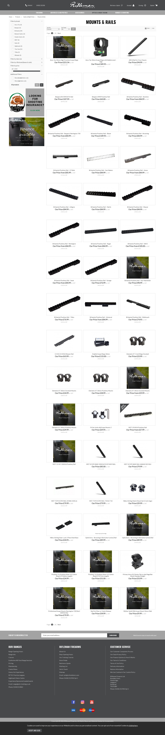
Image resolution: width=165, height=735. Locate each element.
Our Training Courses (66, 657)
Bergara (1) (18, 28)
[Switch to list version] (151, 28)
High (149, 362)
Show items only (21, 78)
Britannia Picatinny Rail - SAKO (138, 244)
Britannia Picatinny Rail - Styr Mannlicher (138, 280)
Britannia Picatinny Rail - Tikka (64, 317)
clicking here (133, 726)
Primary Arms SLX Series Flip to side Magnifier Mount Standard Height (138, 575)
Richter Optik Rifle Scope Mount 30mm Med (138, 611)
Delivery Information (117, 666)
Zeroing (141, 5)
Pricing (10, 663)
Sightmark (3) (18, 46)
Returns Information (116, 669)
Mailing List (63, 666)
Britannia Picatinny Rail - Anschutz (138, 97)
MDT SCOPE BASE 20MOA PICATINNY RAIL (101, 464)
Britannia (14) (18, 31)
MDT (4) (17, 40)
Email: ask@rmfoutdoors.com (69, 675)
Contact (30, 5)
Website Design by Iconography (102, 721)
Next (59, 33)
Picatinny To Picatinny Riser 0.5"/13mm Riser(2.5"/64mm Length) (64, 575)
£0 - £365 (14, 69)
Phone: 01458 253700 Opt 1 (68, 678)
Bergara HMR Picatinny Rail (101, 97)
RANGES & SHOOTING (122, 12)
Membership (12, 666)
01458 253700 (40, 5)
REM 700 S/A (101, 469)
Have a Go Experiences (16, 672)
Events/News (12, 669)
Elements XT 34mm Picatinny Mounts (64, 427)
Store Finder (63, 660)
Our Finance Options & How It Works (122, 657)
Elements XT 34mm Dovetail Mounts (138, 391)
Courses (11, 657)
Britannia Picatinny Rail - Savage (101, 280)
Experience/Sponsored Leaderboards (20, 681)
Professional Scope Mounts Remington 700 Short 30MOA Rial (64, 612)
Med (137, 362)
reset (37, 85)
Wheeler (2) (18, 55)
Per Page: (63, 27)
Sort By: (49, 27)
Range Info (12, 654)
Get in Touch (63, 669)
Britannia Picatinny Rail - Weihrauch (137, 317)
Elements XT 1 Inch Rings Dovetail (138, 354)
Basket (152, 5)
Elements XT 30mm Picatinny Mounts (101, 391)
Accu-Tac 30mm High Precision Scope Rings (64, 60)
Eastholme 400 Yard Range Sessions (20, 660)
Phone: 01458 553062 (15, 687)
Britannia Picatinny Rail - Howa (138, 170)
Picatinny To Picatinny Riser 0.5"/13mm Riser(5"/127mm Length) (101, 575)
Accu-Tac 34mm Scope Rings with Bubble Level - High (101, 61)
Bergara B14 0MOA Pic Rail (64, 97)
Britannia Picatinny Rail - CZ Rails (64, 170)
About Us (62, 651)
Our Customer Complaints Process (121, 651)
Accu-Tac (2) (18, 24)
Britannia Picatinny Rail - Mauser (137, 207)
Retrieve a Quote (115, 5)
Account (129, 5)
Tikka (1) (17, 52)
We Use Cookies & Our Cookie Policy (122, 672)
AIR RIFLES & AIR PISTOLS (59, 12)
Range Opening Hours (15, 651)
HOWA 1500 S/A (112, 469)
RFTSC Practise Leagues (16, 675)
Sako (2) (17, 43)
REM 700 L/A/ (109, 472)
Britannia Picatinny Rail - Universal (101, 317)
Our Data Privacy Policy (118, 654)
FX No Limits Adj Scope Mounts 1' (101, 427)
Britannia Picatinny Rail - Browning (137, 133)
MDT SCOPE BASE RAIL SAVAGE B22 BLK (137, 464)
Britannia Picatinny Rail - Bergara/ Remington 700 (64, 133)
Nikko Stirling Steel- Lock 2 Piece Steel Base (64, 538)
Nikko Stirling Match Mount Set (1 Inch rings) (137, 501)
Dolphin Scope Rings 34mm (101, 354)
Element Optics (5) (20, 34)
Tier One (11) (18, 49)
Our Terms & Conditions (118, 660)
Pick (101, 436)
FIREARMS (39, 12)
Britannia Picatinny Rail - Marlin (101, 207)
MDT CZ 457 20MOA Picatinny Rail (64, 464)
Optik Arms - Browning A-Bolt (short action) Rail (100, 538)
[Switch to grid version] (146, 28)
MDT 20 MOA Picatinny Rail (138, 427)
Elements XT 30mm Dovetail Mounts (64, 391)
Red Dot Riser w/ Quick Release (101, 611)
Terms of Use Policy (116, 663)
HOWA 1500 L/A (92, 472)
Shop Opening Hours (66, 654)
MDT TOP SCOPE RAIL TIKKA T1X (100, 501)
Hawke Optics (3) (19, 37)
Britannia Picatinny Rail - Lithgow (64, 207)
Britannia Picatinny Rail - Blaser (101, 133)
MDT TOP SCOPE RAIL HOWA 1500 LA (64, 501)
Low (126, 362)
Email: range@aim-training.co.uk (19, 684)
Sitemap (62, 672)
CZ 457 (89, 469)
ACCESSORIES (79, 12)
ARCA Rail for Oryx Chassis (137, 60)
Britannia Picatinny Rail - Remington (64, 244)
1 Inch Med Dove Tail (137, 509)
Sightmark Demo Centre (16, 678)
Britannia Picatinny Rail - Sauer (64, 280)
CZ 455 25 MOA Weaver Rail (64, 354)
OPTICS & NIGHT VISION (99, 12)
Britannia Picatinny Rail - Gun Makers (101, 170)
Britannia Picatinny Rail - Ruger (101, 244)
